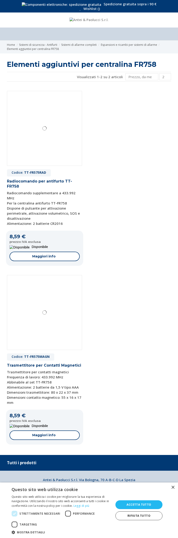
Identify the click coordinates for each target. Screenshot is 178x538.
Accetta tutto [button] (139, 505)
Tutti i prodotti (21, 462)
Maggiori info (44, 256)
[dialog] (89, 510)
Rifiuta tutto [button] (138, 516)
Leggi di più (81, 506)
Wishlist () (91, 8)
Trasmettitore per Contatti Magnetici (44, 365)
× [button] (173, 487)
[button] (61, 532)
